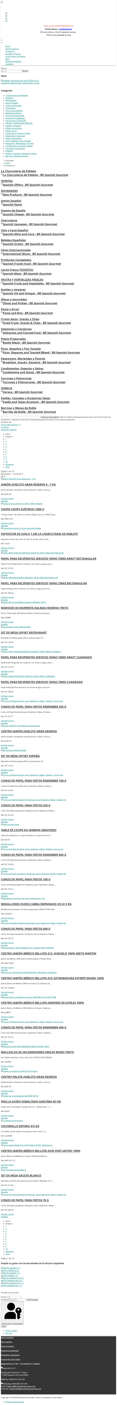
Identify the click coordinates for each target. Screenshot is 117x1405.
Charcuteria (10, 108)
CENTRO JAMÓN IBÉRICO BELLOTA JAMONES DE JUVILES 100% (42, 1003)
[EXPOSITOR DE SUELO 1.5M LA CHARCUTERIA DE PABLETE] (21, 528)
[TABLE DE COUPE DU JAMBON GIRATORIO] (10, 824)
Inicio (7, 46)
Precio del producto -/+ (11, 424)
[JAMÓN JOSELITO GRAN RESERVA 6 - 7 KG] (18, 479)
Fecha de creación (8, 430)
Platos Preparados (13, 138)
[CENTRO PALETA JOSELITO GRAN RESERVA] (19, 1071)
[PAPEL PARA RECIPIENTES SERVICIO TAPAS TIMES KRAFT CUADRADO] (31, 651)
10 (6, 462)
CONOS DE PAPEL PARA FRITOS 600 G (25, 929)
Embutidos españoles (10, 1355)
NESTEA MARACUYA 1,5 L (11, 1285)
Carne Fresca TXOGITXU (15, 120)
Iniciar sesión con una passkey (12, 1324)
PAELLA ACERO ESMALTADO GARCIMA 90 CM (31, 1101)
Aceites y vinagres (13, 126)
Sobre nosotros (12, 49)
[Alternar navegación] (2, 42)
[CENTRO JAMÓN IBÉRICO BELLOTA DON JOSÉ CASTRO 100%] (27, 1145)
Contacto (9, 64)
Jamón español (7, 1337)
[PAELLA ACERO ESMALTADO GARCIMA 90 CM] (19, 1096)
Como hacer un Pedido (15, 56)
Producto (5, 427)
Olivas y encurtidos (13, 128)
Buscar (4, 68)
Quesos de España (13, 105)
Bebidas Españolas (13, 113)
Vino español (6, 1342)
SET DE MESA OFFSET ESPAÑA (20, 756)
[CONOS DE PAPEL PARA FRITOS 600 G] (33, 923)
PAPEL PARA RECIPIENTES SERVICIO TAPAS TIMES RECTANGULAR (44, 583)
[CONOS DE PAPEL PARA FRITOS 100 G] (33, 874)
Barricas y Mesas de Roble (16, 156)
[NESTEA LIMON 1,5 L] (10, 1273)
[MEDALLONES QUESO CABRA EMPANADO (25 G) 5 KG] (23, 898)
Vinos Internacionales (14, 115)
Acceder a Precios (13, 54)
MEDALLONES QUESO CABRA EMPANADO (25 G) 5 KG (36, 904)
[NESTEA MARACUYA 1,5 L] (12, 1283)
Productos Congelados (15, 118)
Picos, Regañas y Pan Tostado (18, 141)
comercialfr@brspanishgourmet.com (25, 1389)
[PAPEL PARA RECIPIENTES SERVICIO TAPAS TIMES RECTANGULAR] (29, 577)
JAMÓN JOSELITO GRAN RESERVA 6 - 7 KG (28, 484)
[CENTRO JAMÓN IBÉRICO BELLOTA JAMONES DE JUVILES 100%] (28, 997)
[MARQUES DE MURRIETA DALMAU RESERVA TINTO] (23, 602)
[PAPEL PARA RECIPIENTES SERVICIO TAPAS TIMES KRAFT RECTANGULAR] (32, 553)
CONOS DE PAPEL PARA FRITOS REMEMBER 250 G (33, 706)
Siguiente (9, 464)
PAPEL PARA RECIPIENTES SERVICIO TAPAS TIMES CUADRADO (42, 682)
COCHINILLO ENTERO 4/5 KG (20, 1126)
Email (3, 1297)
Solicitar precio (7, 498)
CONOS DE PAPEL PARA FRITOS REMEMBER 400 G (33, 1027)
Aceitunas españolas (10, 1350)
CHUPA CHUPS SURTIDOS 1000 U (22, 509)
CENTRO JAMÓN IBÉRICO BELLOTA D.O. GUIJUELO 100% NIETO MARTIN (48, 953)
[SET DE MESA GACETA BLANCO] (13, 1170)
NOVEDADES (10, 100)
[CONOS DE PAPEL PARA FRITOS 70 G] (33, 1194)
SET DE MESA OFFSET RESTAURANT (24, 632)
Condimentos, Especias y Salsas (19, 146)
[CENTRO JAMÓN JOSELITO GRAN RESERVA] (20, 726)
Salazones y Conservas (15, 136)
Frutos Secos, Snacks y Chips (17, 133)
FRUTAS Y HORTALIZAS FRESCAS (19, 123)
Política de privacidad (14, 1402)
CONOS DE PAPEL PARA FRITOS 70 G (25, 1200)
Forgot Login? (11, 1330)
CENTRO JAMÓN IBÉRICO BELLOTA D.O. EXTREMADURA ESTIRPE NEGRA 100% (52, 978)
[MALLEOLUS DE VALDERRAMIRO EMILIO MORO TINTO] (25, 1046)
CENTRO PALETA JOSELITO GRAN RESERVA (29, 1077)
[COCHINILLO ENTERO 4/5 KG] (12, 1120)
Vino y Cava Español (14, 110)
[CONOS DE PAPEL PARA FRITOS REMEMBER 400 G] (32, 1022)
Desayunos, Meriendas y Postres (19, 143)
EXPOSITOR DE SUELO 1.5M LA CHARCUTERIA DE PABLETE (39, 534)
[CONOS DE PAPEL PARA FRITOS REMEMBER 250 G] (32, 701)
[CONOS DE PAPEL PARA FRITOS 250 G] (33, 800)
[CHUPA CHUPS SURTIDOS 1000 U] (21, 503)
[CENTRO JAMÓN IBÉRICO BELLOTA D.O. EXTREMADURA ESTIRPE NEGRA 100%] (29, 972)
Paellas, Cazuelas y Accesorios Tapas (21, 153)
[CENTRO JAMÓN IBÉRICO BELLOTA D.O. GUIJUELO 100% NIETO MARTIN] (27, 948)
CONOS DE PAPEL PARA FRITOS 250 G (25, 805)
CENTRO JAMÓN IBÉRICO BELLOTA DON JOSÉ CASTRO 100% (40, 1151)
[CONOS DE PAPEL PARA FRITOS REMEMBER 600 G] (32, 849)
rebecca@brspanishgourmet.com (21, 1386)
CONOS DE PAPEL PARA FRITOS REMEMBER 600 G (33, 855)
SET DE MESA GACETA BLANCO (21, 1175)
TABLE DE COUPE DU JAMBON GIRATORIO (28, 830)
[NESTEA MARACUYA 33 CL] (12, 1278)
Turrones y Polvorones (15, 148)
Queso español (7, 1346)
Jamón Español (11, 103)
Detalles (4, 501)
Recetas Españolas (13, 61)
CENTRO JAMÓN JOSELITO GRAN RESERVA (29, 731)
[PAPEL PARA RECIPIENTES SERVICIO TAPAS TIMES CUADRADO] (28, 676)
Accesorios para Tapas (10, 1359)
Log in (4, 1326)
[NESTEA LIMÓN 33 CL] (10, 1268)
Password (5, 1299)
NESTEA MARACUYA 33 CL (12, 1280)
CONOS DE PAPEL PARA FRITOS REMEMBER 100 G (33, 780)
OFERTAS (9, 98)
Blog (7, 59)
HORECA (9, 151)
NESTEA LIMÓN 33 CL (10, 1270)
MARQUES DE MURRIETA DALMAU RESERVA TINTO (34, 608)
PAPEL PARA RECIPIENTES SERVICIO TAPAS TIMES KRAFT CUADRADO (46, 657)
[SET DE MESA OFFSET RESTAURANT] (16, 627)
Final (7, 467)
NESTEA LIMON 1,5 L (9, 1275)
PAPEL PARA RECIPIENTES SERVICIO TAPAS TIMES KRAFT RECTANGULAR (48, 558)
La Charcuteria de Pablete (16, 95)
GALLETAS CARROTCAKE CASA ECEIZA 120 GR (20, 83)
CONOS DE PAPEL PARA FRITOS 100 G (25, 879)
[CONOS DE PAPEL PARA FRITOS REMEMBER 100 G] (32, 775)
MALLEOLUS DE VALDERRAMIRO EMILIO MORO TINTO (37, 1052)
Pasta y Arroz (11, 131)
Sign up (8, 1333)
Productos (10, 51)
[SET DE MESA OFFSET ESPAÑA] (13, 750)
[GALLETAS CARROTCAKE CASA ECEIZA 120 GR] (20, 80)
